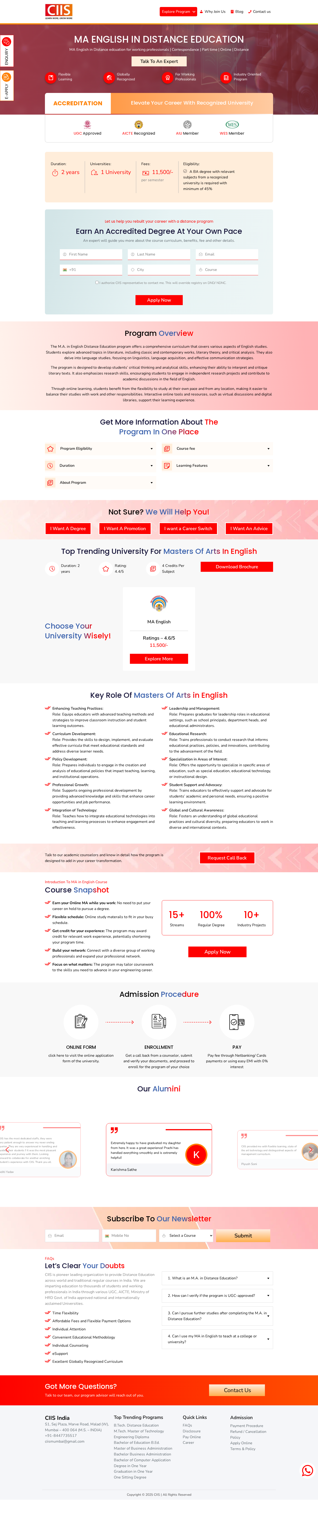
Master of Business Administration (143, 1448)
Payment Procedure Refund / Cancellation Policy (248, 1431)
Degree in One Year (130, 1465)
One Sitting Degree (130, 1477)
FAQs (187, 1425)
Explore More (159, 659)
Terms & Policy (242, 1448)
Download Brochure (237, 567)
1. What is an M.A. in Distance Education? (202, 1278)
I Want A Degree (68, 528)
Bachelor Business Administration (142, 1454)
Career (188, 1442)
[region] (159, 1149)
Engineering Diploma (131, 1437)
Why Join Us (215, 11)
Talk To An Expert (159, 61)
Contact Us (237, 1390)
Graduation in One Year (133, 1471)
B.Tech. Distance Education (136, 1425)
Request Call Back (227, 858)
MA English (159, 622)
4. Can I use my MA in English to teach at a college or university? (212, 1339)
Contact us (262, 11)
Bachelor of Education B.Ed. (137, 1442)
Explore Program (176, 11)
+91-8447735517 (61, 1435)
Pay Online (192, 1437)
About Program (72, 482)
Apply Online (241, 1443)
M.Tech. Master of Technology (139, 1431)
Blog (239, 11)
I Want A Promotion (125, 528)
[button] (7, 1149)
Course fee (185, 448)
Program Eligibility (75, 448)
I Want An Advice (249, 528)
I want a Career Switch (188, 528)
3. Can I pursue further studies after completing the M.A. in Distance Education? (217, 1316)
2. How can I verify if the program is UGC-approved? (211, 1295)
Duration (66, 465)
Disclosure (192, 1431)
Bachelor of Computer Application (142, 1460)
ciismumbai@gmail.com (65, 1441)
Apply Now (217, 951)
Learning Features (192, 465)
